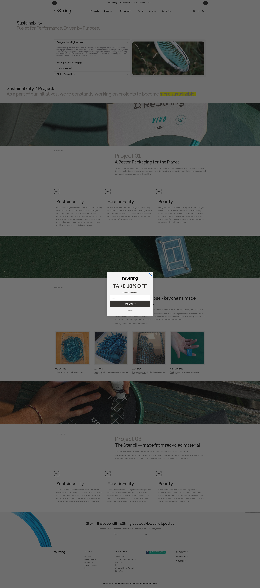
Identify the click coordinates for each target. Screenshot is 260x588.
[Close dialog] (150, 274)
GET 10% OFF (130, 304)
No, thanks (130, 310)
